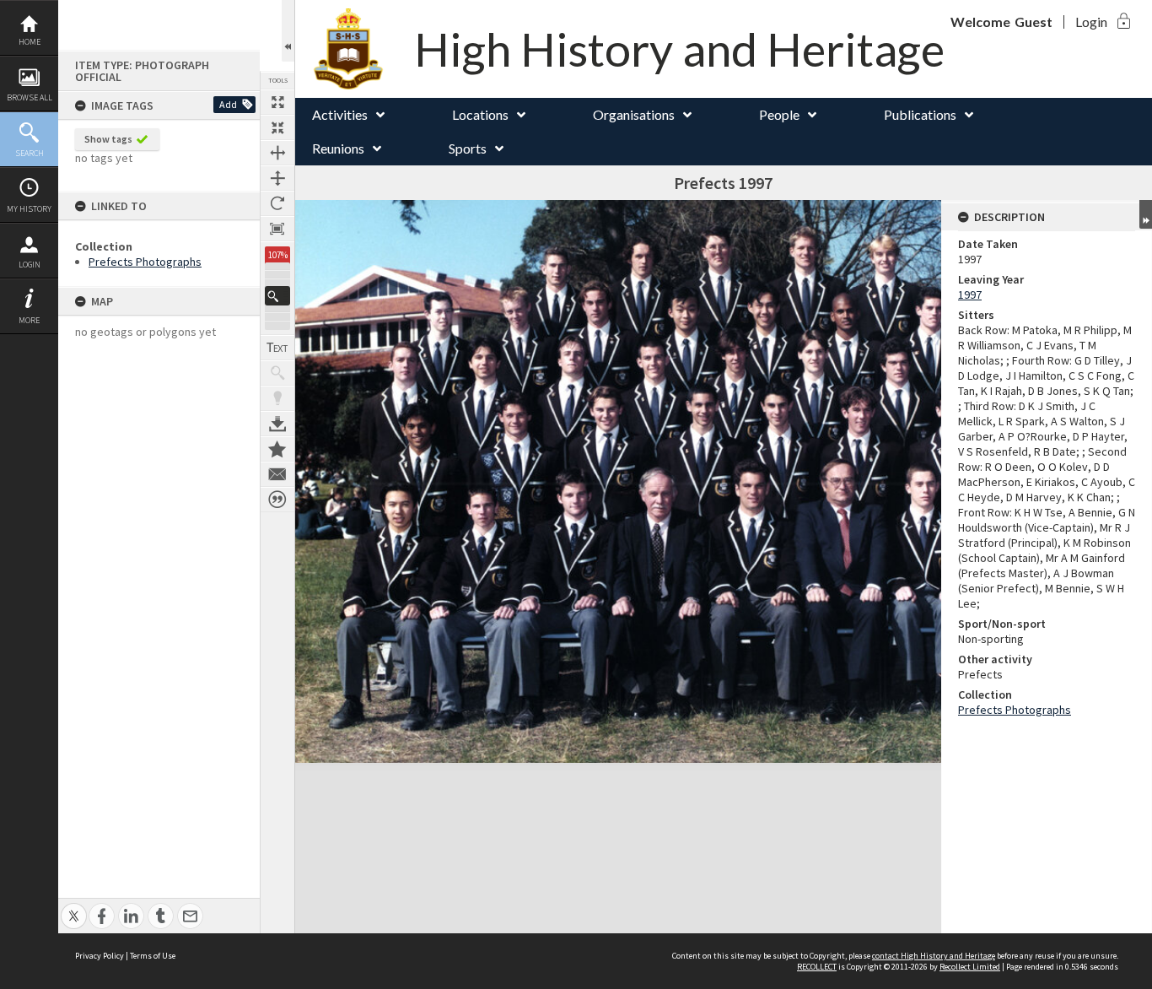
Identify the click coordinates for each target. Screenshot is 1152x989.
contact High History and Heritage (933, 955)
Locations (480, 114)
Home (29, 41)
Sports (468, 148)
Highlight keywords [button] (277, 398)
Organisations (634, 114)
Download (277, 423)
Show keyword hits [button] (277, 373)
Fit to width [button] (277, 152)
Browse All (29, 97)
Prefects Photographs (145, 261)
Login (29, 264)
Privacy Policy (99, 955)
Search (29, 153)
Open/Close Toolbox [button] (288, 31)
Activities (340, 114)
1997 (970, 294)
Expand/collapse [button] (1145, 214)
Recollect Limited (969, 966)
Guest (1033, 22)
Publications (920, 114)
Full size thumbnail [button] (277, 102)
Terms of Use (152, 955)
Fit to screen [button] (277, 127)
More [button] (29, 320)
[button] (277, 295)
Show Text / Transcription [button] (277, 347)
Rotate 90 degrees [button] (277, 203)
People (779, 114)
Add (228, 104)
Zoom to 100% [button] (277, 228)
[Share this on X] (74, 906)
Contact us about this (277, 474)
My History (29, 208)
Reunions (338, 148)
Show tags (108, 138)
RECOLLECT (817, 966)
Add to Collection (277, 449)
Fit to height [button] (277, 178)
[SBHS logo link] (361, 48)
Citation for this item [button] (277, 499)
